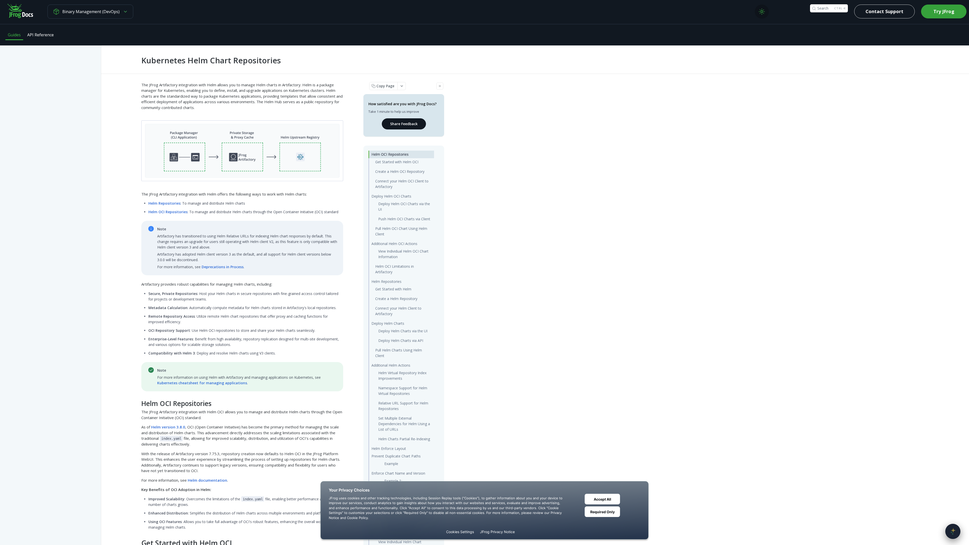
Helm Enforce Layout (388, 448)
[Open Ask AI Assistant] (952, 531)
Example (391, 463)
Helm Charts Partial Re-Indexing (404, 439)
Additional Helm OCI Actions (394, 243)
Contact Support (884, 11)
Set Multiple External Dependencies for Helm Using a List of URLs (404, 424)
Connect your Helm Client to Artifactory (398, 311)
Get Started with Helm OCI (396, 161)
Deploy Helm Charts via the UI (402, 331)
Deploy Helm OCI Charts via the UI (404, 206)
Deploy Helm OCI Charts (391, 196)
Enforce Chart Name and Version (398, 473)
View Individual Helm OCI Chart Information (403, 254)
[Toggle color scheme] (762, 12)
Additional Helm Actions (390, 365)
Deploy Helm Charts (387, 323)
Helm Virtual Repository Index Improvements (402, 375)
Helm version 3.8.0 (168, 426)
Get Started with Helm (393, 289)
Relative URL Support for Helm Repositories (403, 406)
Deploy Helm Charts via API (400, 340)
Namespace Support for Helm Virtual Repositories (402, 391)
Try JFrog (943, 11)
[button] (242, 150)
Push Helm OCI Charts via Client (404, 218)
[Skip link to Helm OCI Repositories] (138, 403)
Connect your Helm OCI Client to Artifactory (401, 184)
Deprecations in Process (223, 266)
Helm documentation (207, 480)
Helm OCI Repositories (167, 211)
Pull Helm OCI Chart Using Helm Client (401, 231)
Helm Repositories (164, 203)
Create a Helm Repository (396, 298)
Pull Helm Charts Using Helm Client (398, 353)
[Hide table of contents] (439, 86)
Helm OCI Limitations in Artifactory (394, 269)
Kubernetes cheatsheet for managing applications (202, 382)
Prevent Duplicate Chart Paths (396, 456)
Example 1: (393, 480)
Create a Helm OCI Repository (399, 171)
